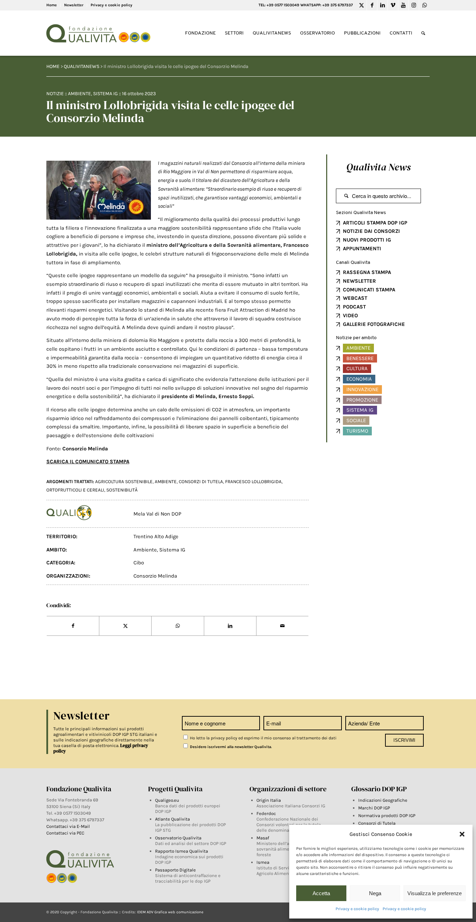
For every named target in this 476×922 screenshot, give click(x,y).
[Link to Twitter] (361, 5)
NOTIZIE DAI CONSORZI (371, 231)
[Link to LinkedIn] (382, 5)
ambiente (166, 481)
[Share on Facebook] (73, 626)
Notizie (55, 94)
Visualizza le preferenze (434, 893)
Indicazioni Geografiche (382, 800)
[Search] (423, 33)
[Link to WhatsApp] (424, 5)
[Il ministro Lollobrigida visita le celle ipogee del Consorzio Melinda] (98, 190)
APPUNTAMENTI (362, 248)
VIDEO (350, 315)
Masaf (262, 837)
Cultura (357, 368)
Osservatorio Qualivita (178, 837)
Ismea (262, 862)
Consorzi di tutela (201, 481)
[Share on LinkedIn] (230, 626)
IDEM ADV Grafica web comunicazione (170, 912)
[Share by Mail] (282, 626)
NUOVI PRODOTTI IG (367, 240)
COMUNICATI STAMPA (369, 290)
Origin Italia (268, 800)
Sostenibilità (122, 490)
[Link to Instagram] (414, 5)
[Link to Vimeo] (393, 5)
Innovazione (362, 389)
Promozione (362, 400)
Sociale (356, 420)
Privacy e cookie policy (357, 908)
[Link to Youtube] (403, 5)
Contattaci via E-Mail (68, 826)
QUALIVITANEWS (81, 66)
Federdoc (266, 813)
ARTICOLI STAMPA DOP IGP (375, 223)
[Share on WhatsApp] (178, 626)
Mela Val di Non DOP (157, 514)
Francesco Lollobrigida (253, 481)
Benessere (360, 358)
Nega (375, 893)
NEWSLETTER (359, 281)
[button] (462, 834)
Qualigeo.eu (167, 800)
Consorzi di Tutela (377, 823)
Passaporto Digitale (175, 870)
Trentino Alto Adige (155, 536)
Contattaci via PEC (65, 833)
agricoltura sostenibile (124, 481)
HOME (53, 66)
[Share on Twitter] (125, 626)
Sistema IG (105, 94)
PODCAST (354, 307)
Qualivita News (378, 167)
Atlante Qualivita (172, 819)
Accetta (321, 893)
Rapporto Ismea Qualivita (181, 851)
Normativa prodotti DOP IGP (386, 815)
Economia (359, 379)
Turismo (357, 431)
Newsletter (73, 5)
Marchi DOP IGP (374, 807)
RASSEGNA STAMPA (367, 272)
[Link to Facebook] (372, 5)
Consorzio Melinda (155, 576)
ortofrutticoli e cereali (75, 490)
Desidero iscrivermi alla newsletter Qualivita (230, 747)
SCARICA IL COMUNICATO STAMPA (87, 461)
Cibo (138, 562)
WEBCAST (355, 298)
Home (51, 5)
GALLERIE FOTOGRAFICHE (374, 324)
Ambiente (79, 94)
